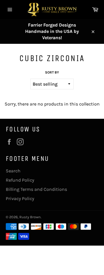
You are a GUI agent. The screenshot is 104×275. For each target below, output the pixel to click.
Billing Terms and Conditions (36, 189)
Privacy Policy (20, 198)
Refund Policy (20, 180)
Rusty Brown (30, 217)
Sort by (52, 72)
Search (13, 171)
